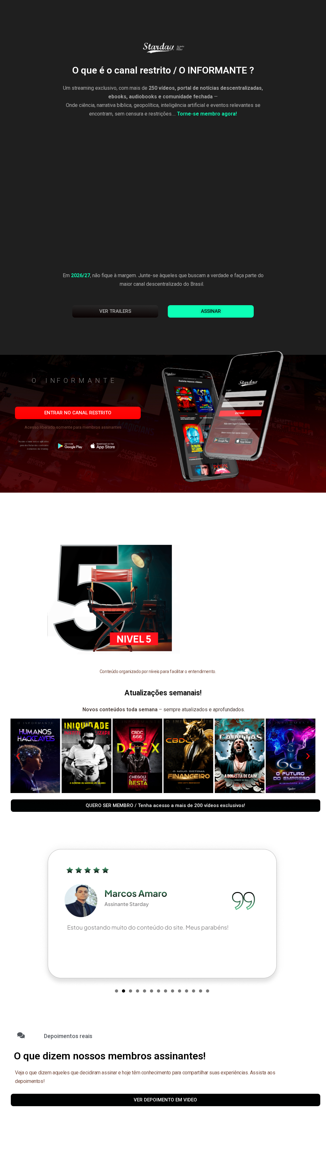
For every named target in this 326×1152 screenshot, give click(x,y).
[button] (166, 417)
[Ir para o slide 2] (123, 991)
